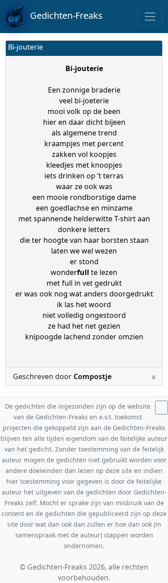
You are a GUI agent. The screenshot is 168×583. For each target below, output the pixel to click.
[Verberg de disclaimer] (161, 407)
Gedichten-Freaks (63, 15)
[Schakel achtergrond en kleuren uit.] (152, 48)
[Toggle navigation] (150, 16)
